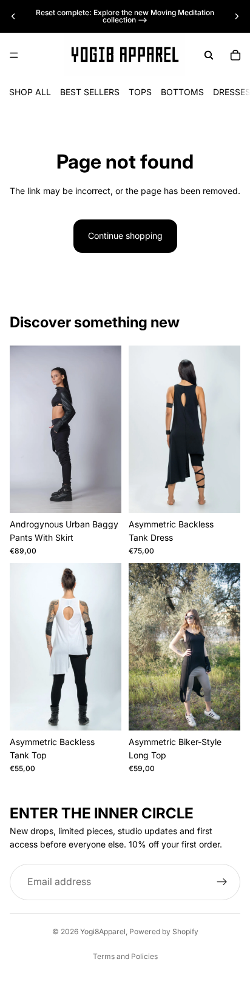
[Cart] (235, 55)
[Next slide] (236, 16)
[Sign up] (222, 882)
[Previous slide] (13, 16)
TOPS (140, 92)
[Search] (208, 55)
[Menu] (14, 55)
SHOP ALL (30, 92)
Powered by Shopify (163, 931)
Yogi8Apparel (103, 931)
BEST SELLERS (90, 92)
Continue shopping (125, 235)
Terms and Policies (125, 956)
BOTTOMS (182, 92)
